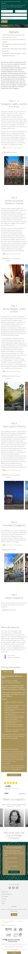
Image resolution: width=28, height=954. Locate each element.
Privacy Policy (21, 949)
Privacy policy (5, 921)
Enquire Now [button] (14, 774)
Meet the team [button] (14, 872)
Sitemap (4, 898)
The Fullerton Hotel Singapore (14, 147)
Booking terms (12, 921)
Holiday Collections (7, 894)
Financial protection (6, 922)
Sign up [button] (14, 914)
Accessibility (20, 921)
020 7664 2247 (17, 806)
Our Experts (5, 896)
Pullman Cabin (7, 671)
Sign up (4, 21)
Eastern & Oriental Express (12, 254)
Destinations (5, 891)
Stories (3, 901)
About (3, 903)
